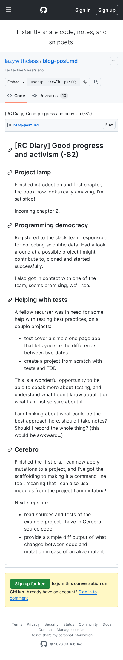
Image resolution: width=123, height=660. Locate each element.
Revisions (52, 95)
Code (19, 95)
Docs (107, 624)
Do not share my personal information (61, 635)
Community (88, 624)
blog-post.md (60, 61)
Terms (17, 624)
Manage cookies (70, 629)
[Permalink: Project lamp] (10, 172)
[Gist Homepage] (43, 9)
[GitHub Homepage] (43, 644)
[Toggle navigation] (8, 10)
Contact (45, 629)
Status (68, 624)
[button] (85, 82)
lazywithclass (22, 61)
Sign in (83, 10)
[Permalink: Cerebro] (10, 450)
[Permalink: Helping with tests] (10, 300)
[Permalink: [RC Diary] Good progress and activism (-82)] (10, 150)
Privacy (33, 624)
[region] (61, 348)
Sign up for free (30, 583)
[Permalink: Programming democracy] (10, 225)
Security (51, 624)
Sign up (107, 10)
